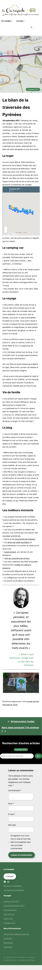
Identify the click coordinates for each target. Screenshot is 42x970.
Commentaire (14, 790)
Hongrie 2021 (9, 914)
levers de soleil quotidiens (19, 542)
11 (5, 693)
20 (37, 693)
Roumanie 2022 (10, 910)
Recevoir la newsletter (13, 886)
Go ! (38, 756)
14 (15, 693)
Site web (12, 825)
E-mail (11, 814)
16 (22, 693)
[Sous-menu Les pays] (24, 20)
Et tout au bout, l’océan (22, 721)
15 (19, 693)
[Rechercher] (31, 27)
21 (21, 696)
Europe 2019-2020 (11, 901)
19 (33, 693)
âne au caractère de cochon (17, 558)
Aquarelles (8, 938)
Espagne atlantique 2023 (14, 905)
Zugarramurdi (10, 552)
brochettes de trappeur (25, 539)
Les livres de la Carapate (14, 890)
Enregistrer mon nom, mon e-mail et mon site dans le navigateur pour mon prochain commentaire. (21, 842)
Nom (11, 804)
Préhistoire (8, 947)
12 (8, 693)
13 (12, 693)
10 (37, 689)
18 (30, 693)
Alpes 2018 (8, 918)
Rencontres (8, 943)
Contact (9, 876)
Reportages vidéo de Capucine (16, 934)
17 (26, 693)
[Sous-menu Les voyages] (12, 20)
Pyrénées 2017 (33, 89)
